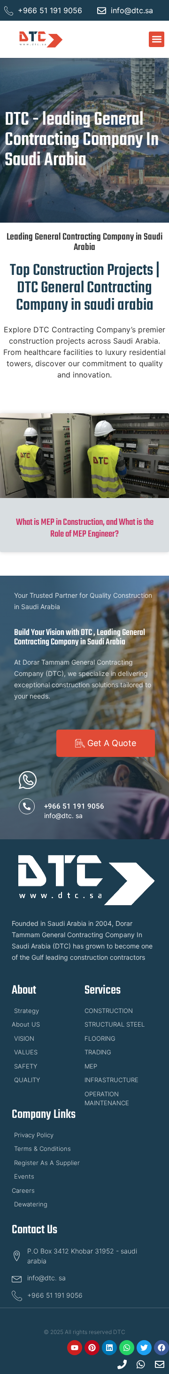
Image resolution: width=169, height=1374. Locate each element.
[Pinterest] (92, 1347)
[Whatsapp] (126, 1347)
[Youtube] (74, 1347)
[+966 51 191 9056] (27, 806)
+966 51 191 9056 (74, 806)
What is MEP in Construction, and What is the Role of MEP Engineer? (85, 528)
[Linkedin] (109, 1347)
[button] (156, 39)
